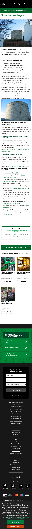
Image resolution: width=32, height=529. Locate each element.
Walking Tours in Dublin (16, 421)
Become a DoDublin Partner (16, 472)
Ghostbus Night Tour (16, 406)
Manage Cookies (16, 526)
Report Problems (16, 469)
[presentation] (8, 271)
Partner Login (15, 477)
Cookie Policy (16, 451)
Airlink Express (16, 430)
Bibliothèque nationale (10, 181)
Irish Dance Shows (16, 411)
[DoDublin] (3, 4)
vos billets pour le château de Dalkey (18, 166)
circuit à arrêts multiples (12, 173)
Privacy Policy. (17, 395)
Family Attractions (16, 423)
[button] (30, 3)
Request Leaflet (16, 467)
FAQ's (16, 441)
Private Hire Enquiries (16, 464)
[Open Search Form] (19, 4)
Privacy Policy (16, 448)
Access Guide (16, 455)
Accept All (15, 522)
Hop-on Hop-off (16, 404)
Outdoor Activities (16, 418)
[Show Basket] (24, 4)
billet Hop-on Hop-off (11, 196)
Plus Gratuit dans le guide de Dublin (14, 10)
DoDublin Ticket (16, 432)
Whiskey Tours (16, 414)
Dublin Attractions (16, 416)
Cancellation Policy (16, 446)
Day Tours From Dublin (16, 409)
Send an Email (16, 462)
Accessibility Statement (16, 453)
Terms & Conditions (16, 443)
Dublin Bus (16, 434)
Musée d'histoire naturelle (19, 188)
